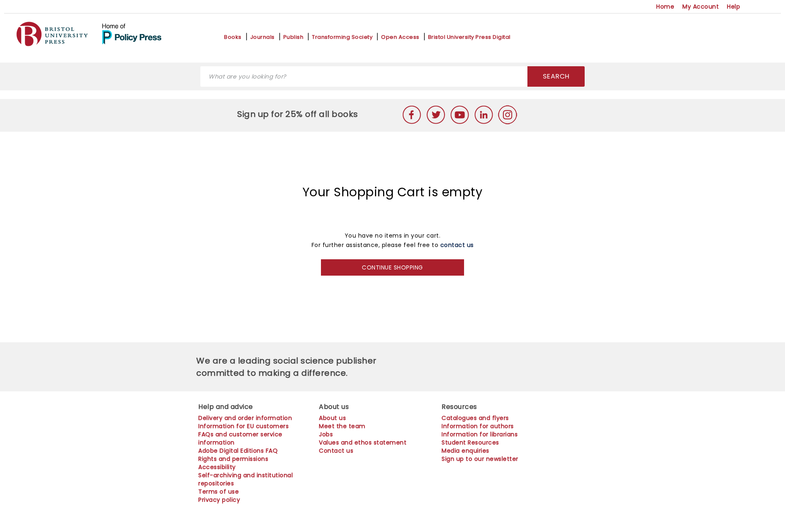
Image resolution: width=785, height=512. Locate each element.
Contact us (336, 451)
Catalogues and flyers (475, 418)
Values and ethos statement (362, 442)
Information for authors (478, 426)
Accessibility (217, 467)
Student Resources (470, 442)
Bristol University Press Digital (469, 37)
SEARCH (556, 76)
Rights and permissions (233, 459)
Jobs (326, 434)
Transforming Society (342, 37)
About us (332, 418)
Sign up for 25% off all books (298, 114)
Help (733, 6)
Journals (262, 37)
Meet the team (342, 426)
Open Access (400, 37)
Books (233, 37)
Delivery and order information (245, 418)
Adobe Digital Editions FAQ (238, 451)
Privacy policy (219, 500)
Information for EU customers (243, 426)
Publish (293, 37)
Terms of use (218, 491)
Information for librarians (480, 434)
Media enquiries (465, 451)
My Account (700, 6)
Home (665, 6)
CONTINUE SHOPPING (392, 267)
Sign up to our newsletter (480, 459)
